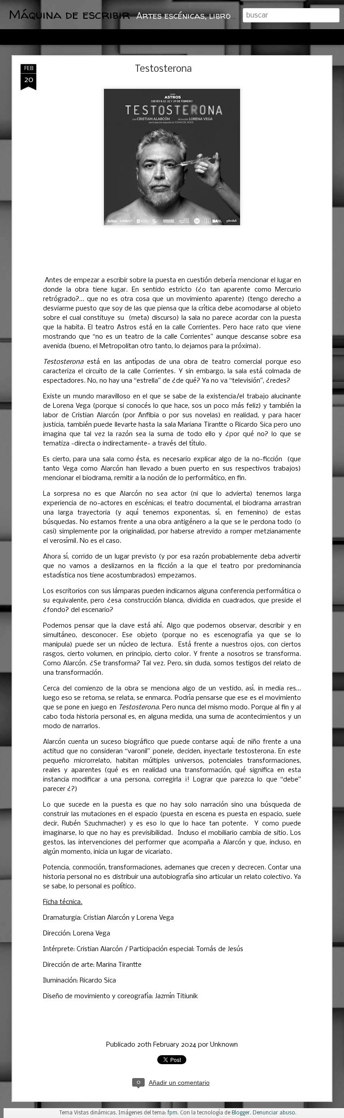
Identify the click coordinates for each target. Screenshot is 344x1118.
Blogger (241, 1113)
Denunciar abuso (274, 1113)
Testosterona (163, 69)
